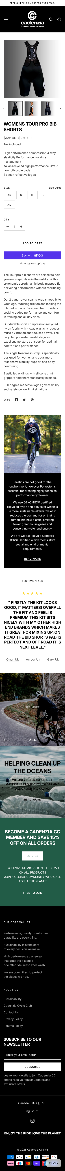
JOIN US (32, 855)
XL (9, 204)
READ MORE (32, 558)
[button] (33, 659)
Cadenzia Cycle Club (18, 1005)
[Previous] (9, 467)
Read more (32, 799)
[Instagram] (32, 1121)
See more (32, 705)
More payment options (32, 263)
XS (9, 194)
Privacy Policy (13, 1019)
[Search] (51, 19)
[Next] (61, 108)
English (29, 1111)
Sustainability (12, 999)
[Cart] (59, 19)
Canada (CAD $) (29, 1103)
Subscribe (32, 1066)
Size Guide (55, 187)
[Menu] (6, 19)
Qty (7, 219)
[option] (32, 444)
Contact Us (11, 1012)
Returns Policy (13, 1026)
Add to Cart (32, 243)
